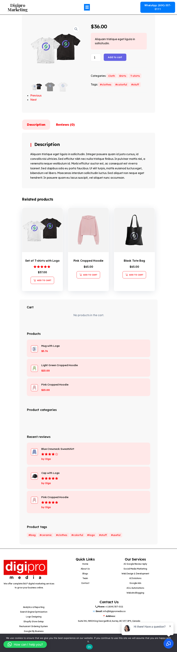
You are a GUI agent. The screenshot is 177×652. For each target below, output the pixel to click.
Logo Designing (33, 616)
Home (85, 564)
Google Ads (135, 583)
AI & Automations (135, 588)
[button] (87, 7)
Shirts (122, 75)
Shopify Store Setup (34, 621)
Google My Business (34, 631)
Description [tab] (36, 125)
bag (33, 535)
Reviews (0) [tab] (65, 125)
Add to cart (115, 57)
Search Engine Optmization (33, 611)
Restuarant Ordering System (33, 626)
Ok (89, 646)
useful (116, 535)
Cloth (111, 75)
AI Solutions (135, 578)
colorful (122, 84)
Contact (85, 583)
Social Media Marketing (135, 568)
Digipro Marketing (18, 7)
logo (92, 535)
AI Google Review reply (135, 564)
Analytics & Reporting (33, 607)
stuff (136, 84)
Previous (35, 95)
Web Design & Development (135, 573)
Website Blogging (135, 592)
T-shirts (135, 75)
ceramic (46, 535)
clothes (106, 84)
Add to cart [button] (44, 280)
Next (33, 99)
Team (85, 578)
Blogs (85, 573)
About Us (85, 568)
